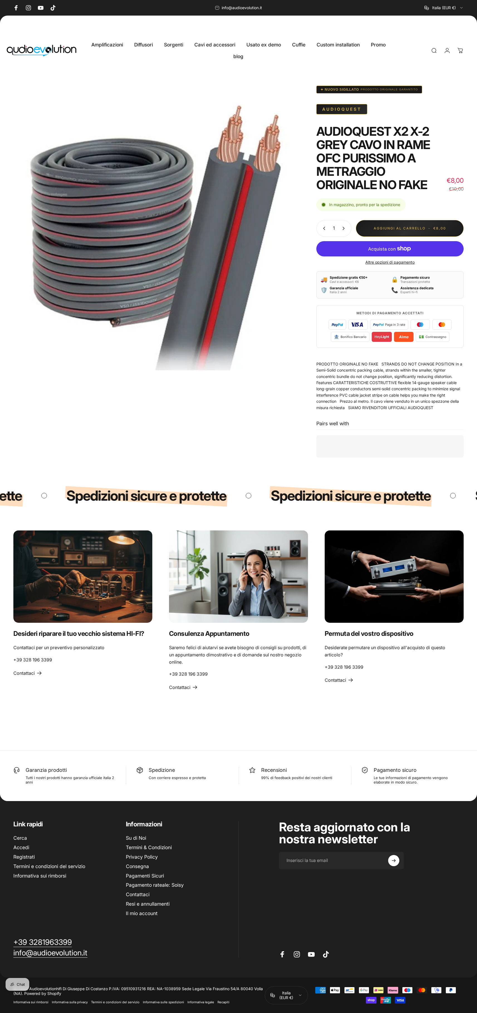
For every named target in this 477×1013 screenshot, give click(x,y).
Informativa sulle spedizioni (163, 1002)
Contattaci (138, 894)
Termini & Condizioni (149, 847)
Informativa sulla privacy (70, 1002)
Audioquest (341, 109)
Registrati (24, 857)
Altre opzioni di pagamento (390, 262)
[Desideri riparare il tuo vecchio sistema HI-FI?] (82, 576)
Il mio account (142, 913)
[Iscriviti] (393, 860)
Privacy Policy (142, 857)
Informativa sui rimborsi (39, 876)
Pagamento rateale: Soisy (155, 885)
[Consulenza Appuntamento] (238, 576)
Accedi (21, 847)
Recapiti (223, 1002)
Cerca (20, 838)
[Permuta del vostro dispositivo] (394, 576)
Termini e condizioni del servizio (49, 866)
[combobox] (444, 8)
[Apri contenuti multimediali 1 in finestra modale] (156, 228)
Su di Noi (136, 838)
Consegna (137, 866)
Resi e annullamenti (148, 904)
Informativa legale (200, 1002)
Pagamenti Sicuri (145, 876)
